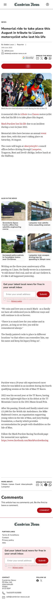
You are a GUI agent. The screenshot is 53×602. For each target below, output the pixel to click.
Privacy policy (8, 540)
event (43, 133)
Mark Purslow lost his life (13, 123)
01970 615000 (15, 593)
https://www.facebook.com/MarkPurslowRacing (24, 440)
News (3, 22)
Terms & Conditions (10, 535)
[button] (5, 4)
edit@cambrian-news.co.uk (18, 597)
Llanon (35, 114)
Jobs (4, 542)
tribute (23, 114)
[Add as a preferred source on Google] (28, 58)
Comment (44, 510)
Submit (43, 294)
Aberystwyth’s (31, 146)
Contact (5, 537)
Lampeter (36, 149)
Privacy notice (16, 301)
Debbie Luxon (9, 45)
